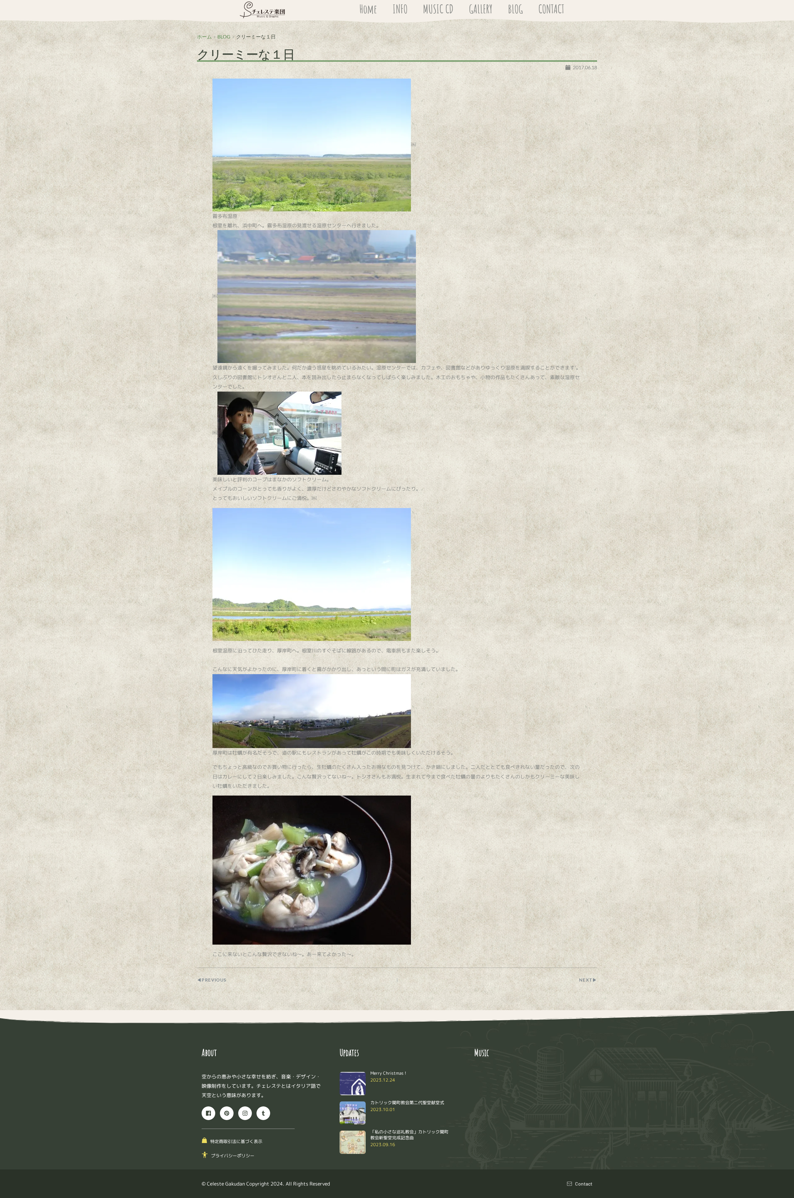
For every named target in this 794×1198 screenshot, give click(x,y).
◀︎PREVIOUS (212, 979)
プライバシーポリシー (232, 1156)
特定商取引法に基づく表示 (236, 1141)
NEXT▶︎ (588, 979)
